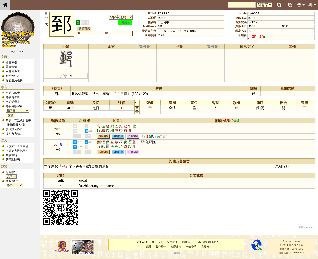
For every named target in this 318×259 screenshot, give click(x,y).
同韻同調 (118, 136)
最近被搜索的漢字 (207, 242)
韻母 (15, 124)
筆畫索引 (11, 66)
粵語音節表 (13, 92)
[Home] (5, 5)
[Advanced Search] (290, 5)
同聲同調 (133, 136)
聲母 (9, 124)
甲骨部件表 (13, 71)
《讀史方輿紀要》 (17, 150)
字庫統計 (172, 242)
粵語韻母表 (13, 101)
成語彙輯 (11, 155)
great (83, 180)
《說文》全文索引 (17, 146)
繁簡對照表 (13, 159)
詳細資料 (282, 166)
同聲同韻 (103, 136)
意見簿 (205, 246)
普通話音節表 (14, 129)
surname (107, 186)
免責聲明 (191, 246)
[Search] (279, 5)
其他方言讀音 (14, 133)
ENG (20, 51)
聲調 (22, 124)
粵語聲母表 (13, 97)
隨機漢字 (187, 242)
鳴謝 (148, 246)
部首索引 (11, 62)
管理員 (177, 253)
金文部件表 (13, 76)
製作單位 (161, 246)
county (93, 186)
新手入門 (142, 242)
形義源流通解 (14, 80)
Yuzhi (83, 186)
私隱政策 (176, 246)
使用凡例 (157, 242)
